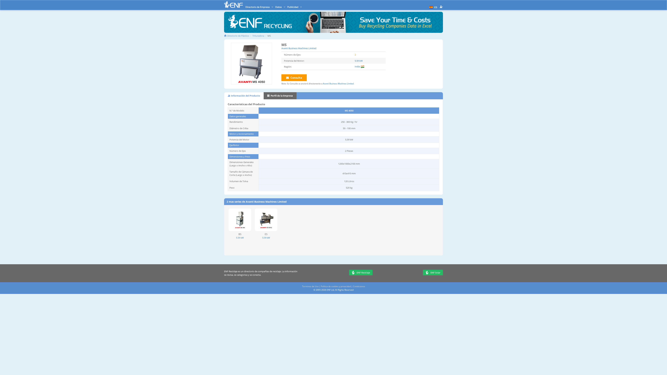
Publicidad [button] (293, 7)
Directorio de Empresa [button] (257, 7)
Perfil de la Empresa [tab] (281, 95)
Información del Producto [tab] (245, 95)
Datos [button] (278, 7)
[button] (433, 7)
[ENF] (233, 4)
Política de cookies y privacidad (336, 286)
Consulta (296, 77)
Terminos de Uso (310, 286)
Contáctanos (359, 286)
